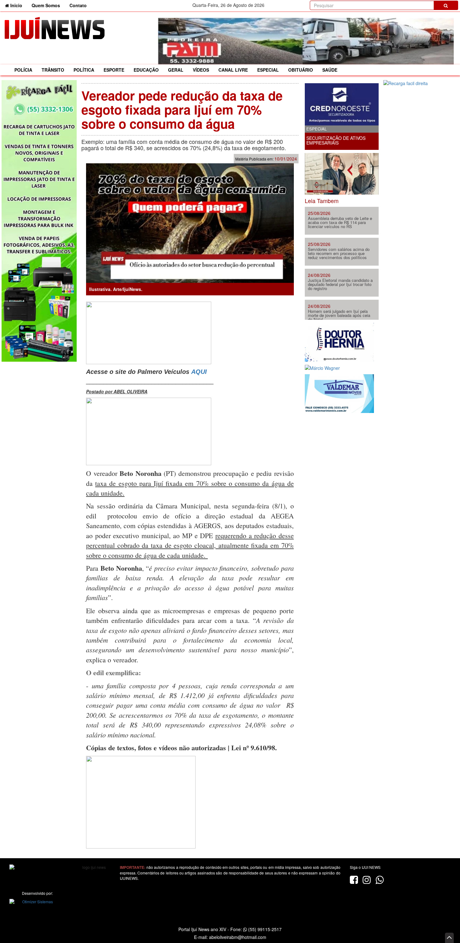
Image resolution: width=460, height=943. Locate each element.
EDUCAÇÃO (146, 70)
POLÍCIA (23, 70)
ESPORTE (114, 70)
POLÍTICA (84, 70)
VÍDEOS (201, 70)
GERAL (175, 70)
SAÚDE (329, 70)
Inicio (18, 5)
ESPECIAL (268, 70)
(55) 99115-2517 (264, 929)
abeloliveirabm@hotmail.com (237, 937)
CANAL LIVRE (233, 70)
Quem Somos (46, 5)
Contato (78, 5)
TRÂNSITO (53, 70)
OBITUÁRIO (300, 70)
